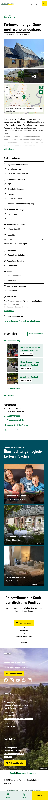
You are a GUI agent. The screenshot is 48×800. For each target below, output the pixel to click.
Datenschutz (32, 773)
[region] (24, 99)
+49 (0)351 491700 (18, 662)
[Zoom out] (7, 91)
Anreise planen (10, 702)
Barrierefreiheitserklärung (14, 750)
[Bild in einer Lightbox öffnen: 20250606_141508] (14, 76)
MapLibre (9, 108)
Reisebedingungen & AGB (14, 753)
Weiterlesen (9, 149)
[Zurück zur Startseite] (8, 4)
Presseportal (9, 712)
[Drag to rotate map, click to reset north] (7, 94)
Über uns (7, 723)
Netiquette (8, 756)
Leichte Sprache (10, 748)
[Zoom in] (7, 87)
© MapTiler (17, 108)
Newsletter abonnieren (13, 708)
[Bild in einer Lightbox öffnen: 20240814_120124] (24, 53)
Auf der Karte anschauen (36, 333)
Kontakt (13, 773)
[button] (43, 790)
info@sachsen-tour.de (19, 667)
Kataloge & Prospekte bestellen (16, 705)
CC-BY (16, 356)
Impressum (21, 773)
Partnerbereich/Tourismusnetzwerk (18, 718)
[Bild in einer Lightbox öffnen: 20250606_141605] (34, 76)
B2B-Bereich (9, 715)
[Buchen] (44, 3)
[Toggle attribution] (41, 108)
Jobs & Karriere (10, 726)
